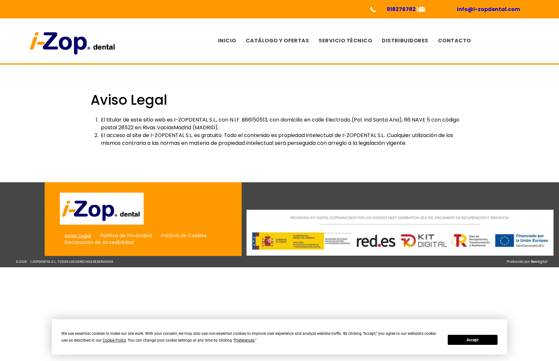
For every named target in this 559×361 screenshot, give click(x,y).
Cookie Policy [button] (114, 340)
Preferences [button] (244, 340)
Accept (472, 340)
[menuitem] (227, 40)
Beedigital (539, 261)
